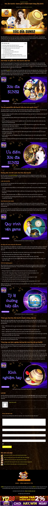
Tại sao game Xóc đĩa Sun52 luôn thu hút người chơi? (12, 46)
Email (3, 433)
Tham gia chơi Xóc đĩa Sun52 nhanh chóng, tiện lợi (12, 54)
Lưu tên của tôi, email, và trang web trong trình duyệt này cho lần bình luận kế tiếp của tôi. (20, 444)
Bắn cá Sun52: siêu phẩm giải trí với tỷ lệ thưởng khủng (15, 464)
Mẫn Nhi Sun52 (29, 7)
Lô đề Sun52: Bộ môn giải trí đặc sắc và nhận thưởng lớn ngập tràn (18, 461)
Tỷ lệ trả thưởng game (8, 53)
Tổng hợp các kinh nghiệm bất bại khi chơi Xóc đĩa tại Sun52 (14, 56)
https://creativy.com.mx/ (30, 491)
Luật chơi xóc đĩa (7, 49)
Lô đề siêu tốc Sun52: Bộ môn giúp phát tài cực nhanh (15, 459)
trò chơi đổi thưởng (13, 175)
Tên (3, 427)
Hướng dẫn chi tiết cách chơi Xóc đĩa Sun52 (10, 48)
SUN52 (2, 486)
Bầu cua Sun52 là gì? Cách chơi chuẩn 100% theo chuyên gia (16, 457)
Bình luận (4, 417)
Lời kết (3, 57)
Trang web (4, 438)
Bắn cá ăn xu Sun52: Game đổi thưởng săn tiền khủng (15, 455)
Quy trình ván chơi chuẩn (8, 50)
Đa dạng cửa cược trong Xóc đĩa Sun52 (11, 51)
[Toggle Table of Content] (24, 44)
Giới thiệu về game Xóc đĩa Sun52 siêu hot (10, 45)
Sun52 (8, 70)
